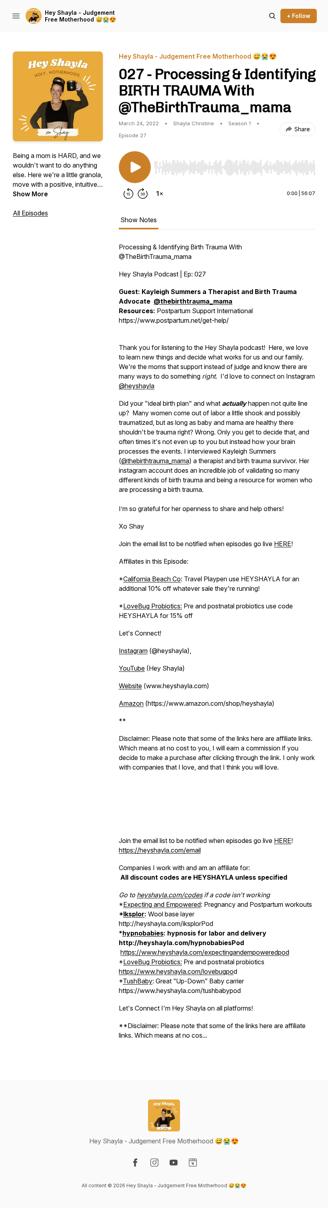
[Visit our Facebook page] (135, 1163)
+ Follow (298, 15)
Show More (30, 194)
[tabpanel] (217, 645)
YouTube (132, 668)
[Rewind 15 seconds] (128, 193)
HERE (282, 544)
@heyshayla (136, 386)
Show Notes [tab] (138, 220)
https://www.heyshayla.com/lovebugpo (176, 971)
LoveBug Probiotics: (152, 606)
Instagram (133, 651)
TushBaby (137, 981)
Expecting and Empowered (162, 904)
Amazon (131, 703)
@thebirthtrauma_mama (155, 461)
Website (130, 686)
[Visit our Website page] (193, 1163)
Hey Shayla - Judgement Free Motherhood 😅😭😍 (80, 16)
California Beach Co (152, 579)
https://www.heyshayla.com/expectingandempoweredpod (204, 952)
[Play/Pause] (135, 167)
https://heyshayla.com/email (160, 850)
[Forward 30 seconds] (142, 193)
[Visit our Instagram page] (154, 1163)
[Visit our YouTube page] (174, 1163)
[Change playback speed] (160, 193)
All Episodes (30, 213)
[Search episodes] (272, 16)
